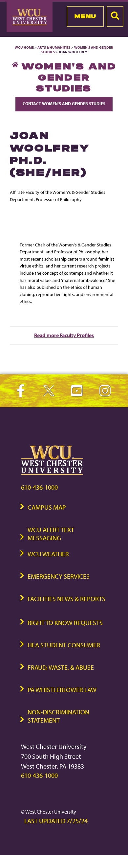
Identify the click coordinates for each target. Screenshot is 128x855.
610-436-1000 (39, 487)
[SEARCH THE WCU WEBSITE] (115, 16)
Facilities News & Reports (66, 598)
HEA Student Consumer (64, 645)
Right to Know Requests (65, 622)
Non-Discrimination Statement (58, 716)
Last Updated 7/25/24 (56, 821)
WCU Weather (48, 554)
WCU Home (24, 47)
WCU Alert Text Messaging (51, 533)
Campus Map (47, 507)
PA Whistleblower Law (62, 689)
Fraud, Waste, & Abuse (61, 667)
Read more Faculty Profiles (64, 335)
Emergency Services (59, 576)
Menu (85, 16)
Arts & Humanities (54, 47)
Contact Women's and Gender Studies (64, 103)
